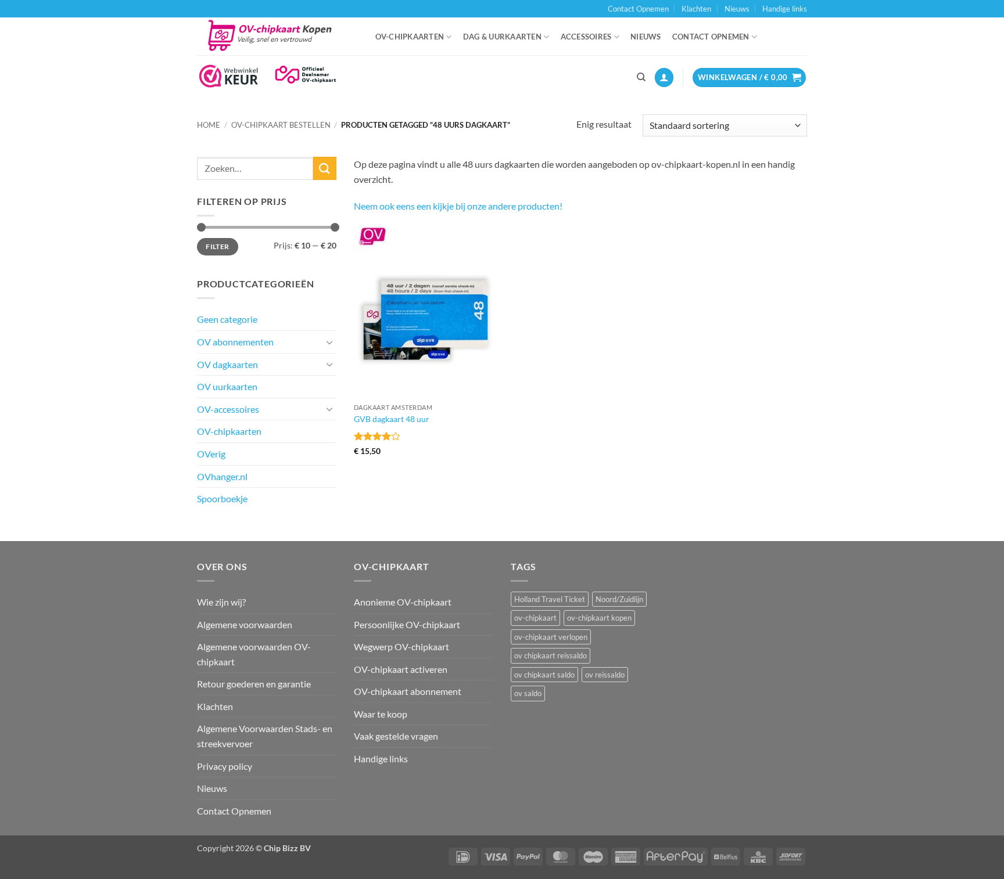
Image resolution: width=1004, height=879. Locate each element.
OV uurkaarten (227, 386)
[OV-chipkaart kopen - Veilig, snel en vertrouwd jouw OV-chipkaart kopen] (274, 36)
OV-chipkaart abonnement (407, 691)
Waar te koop (380, 713)
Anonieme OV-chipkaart (402, 601)
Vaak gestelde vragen (396, 735)
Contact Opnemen (638, 8)
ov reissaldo (605, 674)
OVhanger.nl (222, 476)
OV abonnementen (235, 341)
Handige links (784, 8)
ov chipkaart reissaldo (550, 655)
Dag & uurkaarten (502, 36)
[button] (664, 77)
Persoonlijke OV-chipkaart (407, 624)
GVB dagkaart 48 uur (391, 419)
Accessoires (586, 36)
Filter (217, 246)
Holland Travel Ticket (549, 599)
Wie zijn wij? (221, 601)
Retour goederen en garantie (254, 683)
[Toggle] (329, 342)
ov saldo (528, 693)
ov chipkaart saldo (544, 674)
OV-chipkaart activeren (400, 669)
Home (208, 124)
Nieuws (737, 8)
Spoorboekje (222, 498)
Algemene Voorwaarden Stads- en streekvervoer (264, 736)
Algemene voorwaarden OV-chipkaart (254, 654)
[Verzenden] (324, 168)
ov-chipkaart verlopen (550, 637)
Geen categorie (227, 319)
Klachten (696, 8)
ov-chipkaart (535, 617)
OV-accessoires (228, 409)
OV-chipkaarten (409, 36)
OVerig (211, 453)
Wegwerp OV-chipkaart (401, 646)
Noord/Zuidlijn (619, 599)
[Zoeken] (641, 77)
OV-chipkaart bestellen (281, 124)
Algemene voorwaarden (244, 624)
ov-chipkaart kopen (599, 617)
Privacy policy (224, 766)
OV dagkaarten (227, 364)
